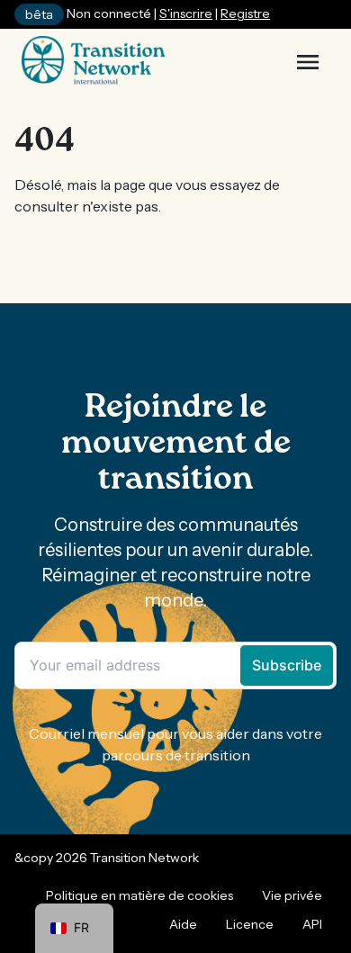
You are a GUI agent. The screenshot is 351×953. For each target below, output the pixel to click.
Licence (250, 924)
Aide (183, 924)
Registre (245, 13)
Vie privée (292, 895)
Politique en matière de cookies (139, 895)
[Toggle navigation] (307, 62)
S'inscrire (185, 13)
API (312, 924)
